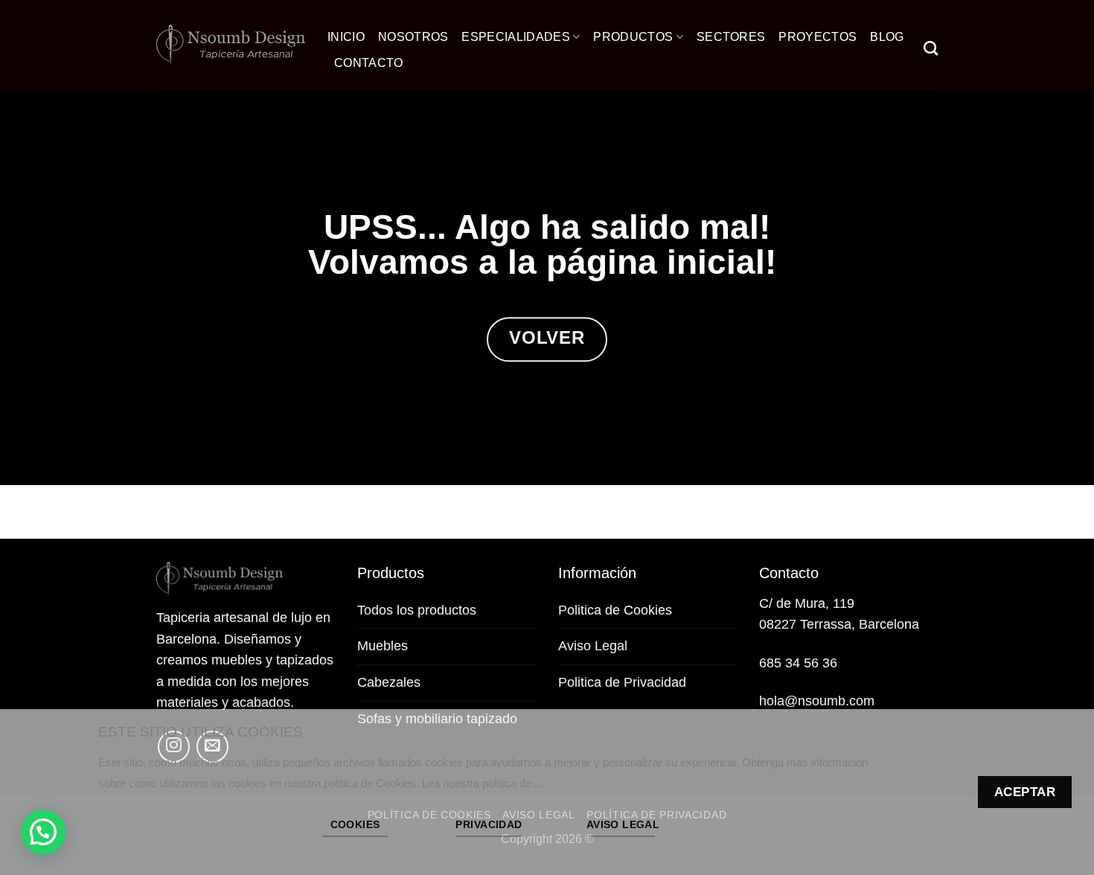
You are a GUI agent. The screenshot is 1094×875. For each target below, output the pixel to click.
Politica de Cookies (615, 610)
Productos (633, 37)
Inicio (346, 37)
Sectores (731, 37)
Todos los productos (416, 610)
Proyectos (817, 37)
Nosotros (413, 37)
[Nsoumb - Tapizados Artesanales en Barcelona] (230, 45)
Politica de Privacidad (622, 682)
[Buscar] (931, 48)
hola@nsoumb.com (816, 700)
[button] (43, 832)
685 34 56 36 (798, 663)
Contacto (368, 63)
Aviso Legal (592, 645)
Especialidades (515, 37)
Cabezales (388, 682)
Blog (886, 37)
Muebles (382, 645)
